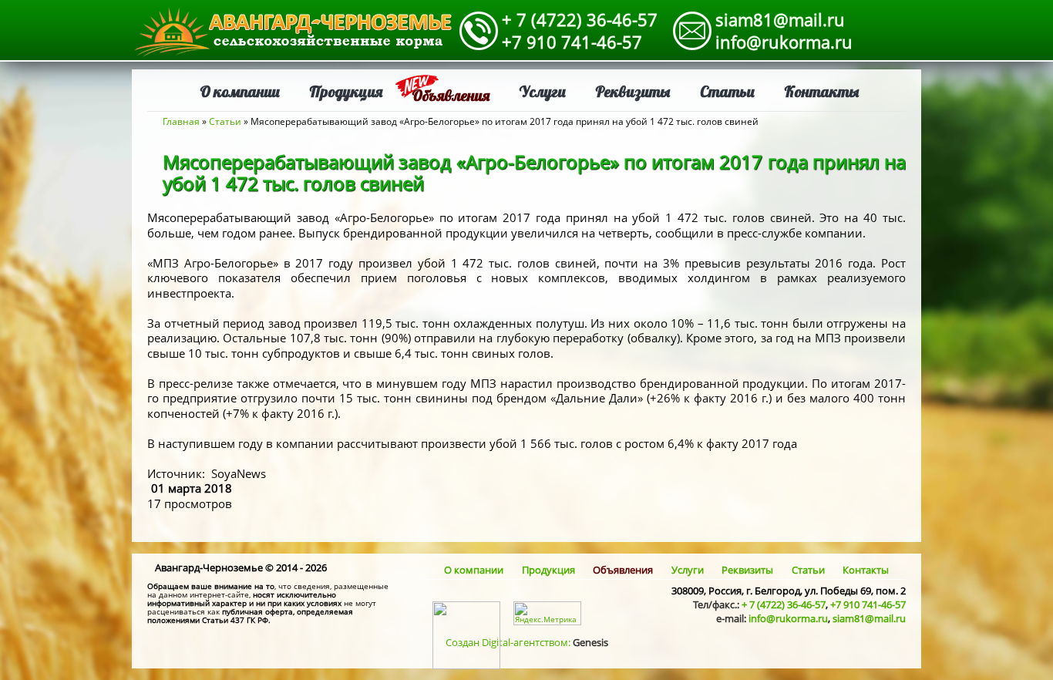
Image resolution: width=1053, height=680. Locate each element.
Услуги (542, 91)
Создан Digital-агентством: (527, 642)
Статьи (727, 91)
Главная (181, 121)
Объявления (450, 95)
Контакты (822, 91)
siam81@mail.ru (780, 19)
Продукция (345, 91)
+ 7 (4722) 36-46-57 (580, 19)
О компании (240, 91)
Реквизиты (633, 91)
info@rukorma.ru (784, 41)
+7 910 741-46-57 (572, 41)
